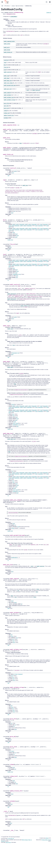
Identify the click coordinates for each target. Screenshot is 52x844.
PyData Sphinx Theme (46, 839)
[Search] (46, 2)
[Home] (2, 6)
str (10, 239)
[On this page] (50, 2)
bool (8, 608)
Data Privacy (8, 842)
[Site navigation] (2, 2)
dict (8, 429)
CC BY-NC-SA (11, 838)
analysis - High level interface (17, 5)
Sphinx (47, 838)
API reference (7, 5)
